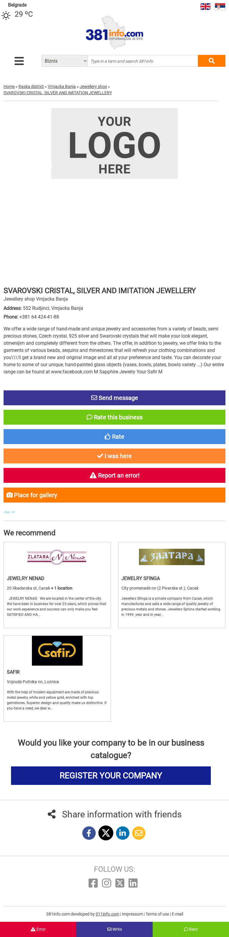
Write (117, 929)
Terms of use (158, 914)
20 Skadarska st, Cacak (29, 588)
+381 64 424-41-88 (39, 317)
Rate (193, 929)
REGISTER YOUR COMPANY (111, 775)
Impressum (133, 914)
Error (40, 929)
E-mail (177, 914)
